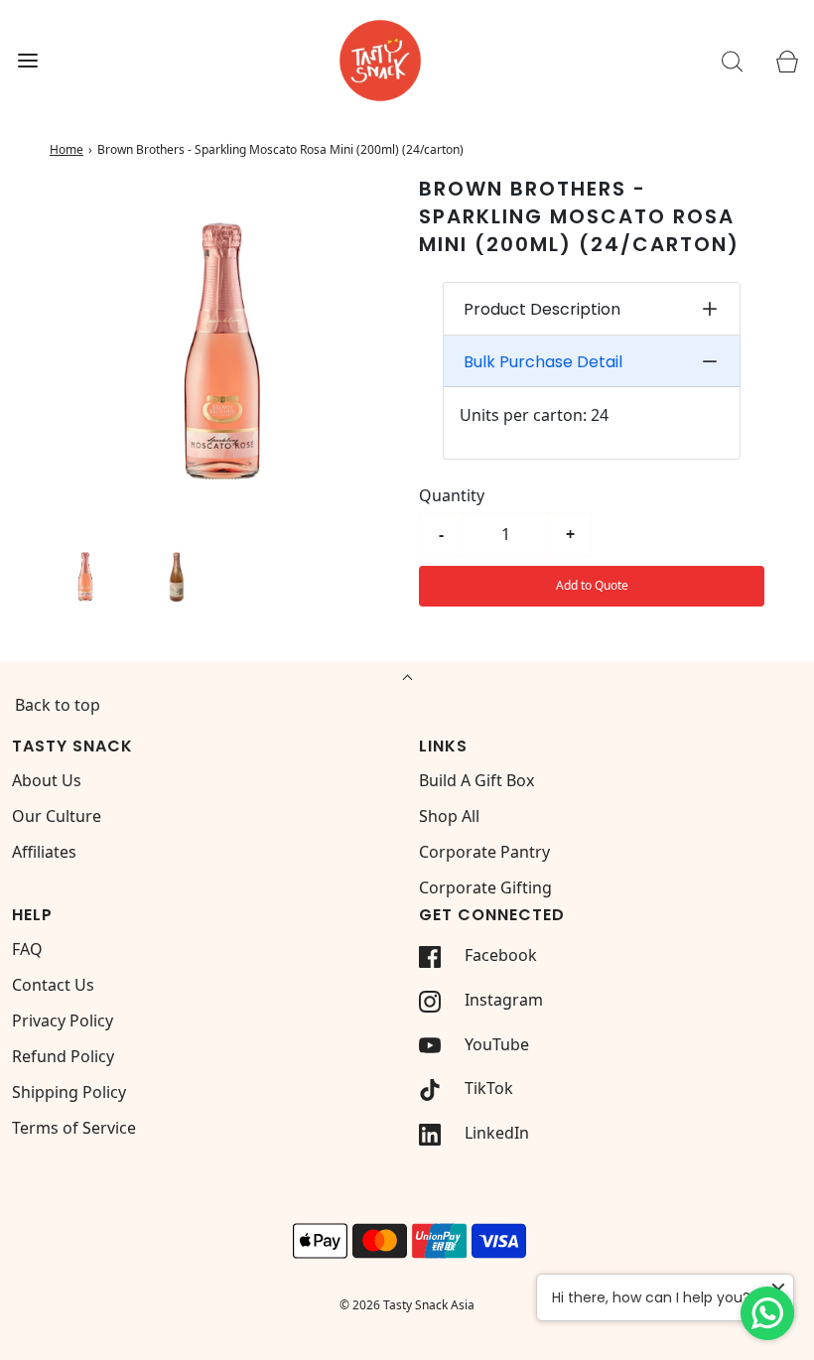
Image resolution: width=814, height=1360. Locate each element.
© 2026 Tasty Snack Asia (407, 1304)
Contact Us (53, 985)
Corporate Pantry (484, 852)
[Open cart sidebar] (786, 61)
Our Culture (56, 816)
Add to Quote (592, 585)
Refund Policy (63, 1056)
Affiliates (44, 852)
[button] (85, 576)
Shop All (449, 816)
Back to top (57, 705)
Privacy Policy (62, 1020)
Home (66, 149)
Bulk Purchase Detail (543, 361)
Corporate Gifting (485, 887)
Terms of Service (74, 1128)
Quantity (451, 495)
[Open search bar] (732, 61)
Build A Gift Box (476, 780)
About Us (46, 780)
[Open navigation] (27, 61)
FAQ (27, 949)
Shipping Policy (69, 1092)
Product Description (542, 309)
